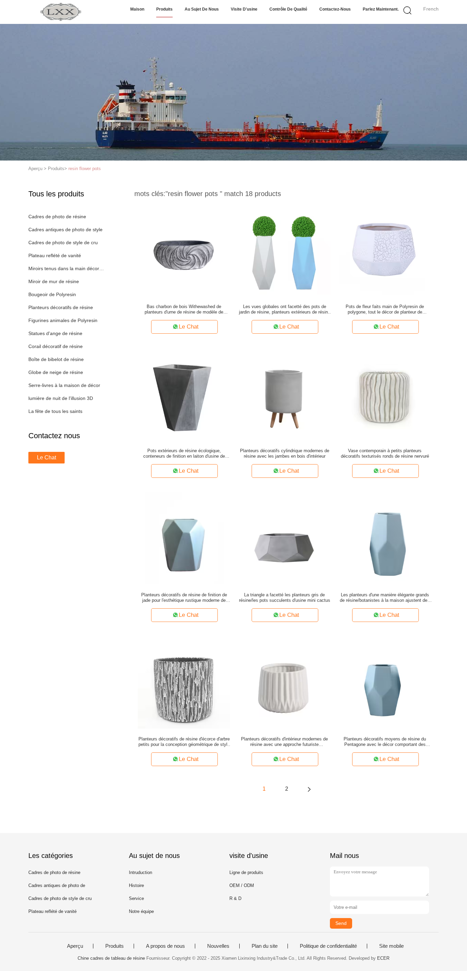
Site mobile (391, 946)
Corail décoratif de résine (55, 346)
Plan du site (265, 946)
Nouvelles (218, 946)
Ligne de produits (246, 872)
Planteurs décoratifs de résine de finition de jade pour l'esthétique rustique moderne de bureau (184, 597)
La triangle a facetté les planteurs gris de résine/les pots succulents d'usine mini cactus (284, 597)
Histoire (136, 885)
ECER (383, 958)
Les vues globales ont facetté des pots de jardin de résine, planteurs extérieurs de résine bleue (284, 309)
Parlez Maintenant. (381, 9)
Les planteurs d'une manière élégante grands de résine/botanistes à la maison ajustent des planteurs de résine (385, 597)
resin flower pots (84, 168)
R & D (235, 898)
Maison (137, 9)
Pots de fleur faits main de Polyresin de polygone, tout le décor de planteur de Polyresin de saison (385, 309)
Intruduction (140, 872)
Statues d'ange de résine (55, 333)
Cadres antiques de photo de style (65, 229)
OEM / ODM (241, 885)
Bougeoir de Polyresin (52, 294)
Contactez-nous (335, 9)
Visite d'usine (244, 9)
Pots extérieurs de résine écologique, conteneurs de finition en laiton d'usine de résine (184, 453)
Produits (164, 9)
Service (136, 898)
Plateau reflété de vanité (54, 255)
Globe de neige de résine (55, 372)
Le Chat (46, 457)
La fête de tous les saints (55, 411)
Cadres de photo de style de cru (63, 242)
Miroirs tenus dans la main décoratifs (67, 268)
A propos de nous (165, 946)
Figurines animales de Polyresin (62, 320)
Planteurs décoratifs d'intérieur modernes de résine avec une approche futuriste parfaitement (284, 741)
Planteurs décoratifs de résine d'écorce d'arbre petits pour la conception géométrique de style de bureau (184, 741)
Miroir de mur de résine (53, 281)
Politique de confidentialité (328, 946)
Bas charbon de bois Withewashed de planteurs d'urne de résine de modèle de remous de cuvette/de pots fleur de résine (184, 309)
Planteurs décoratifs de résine (60, 307)
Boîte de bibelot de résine (56, 359)
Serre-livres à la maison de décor (64, 385)
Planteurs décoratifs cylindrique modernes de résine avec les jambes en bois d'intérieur (284, 453)
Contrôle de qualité (288, 9)
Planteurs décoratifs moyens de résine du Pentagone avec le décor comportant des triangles (385, 741)
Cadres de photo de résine (57, 216)
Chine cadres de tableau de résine (111, 958)
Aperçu (75, 946)
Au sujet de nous (202, 9)
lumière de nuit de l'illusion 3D (60, 398)
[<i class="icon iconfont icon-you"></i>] (309, 789)
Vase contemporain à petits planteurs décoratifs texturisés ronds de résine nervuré (385, 453)
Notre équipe (141, 911)
